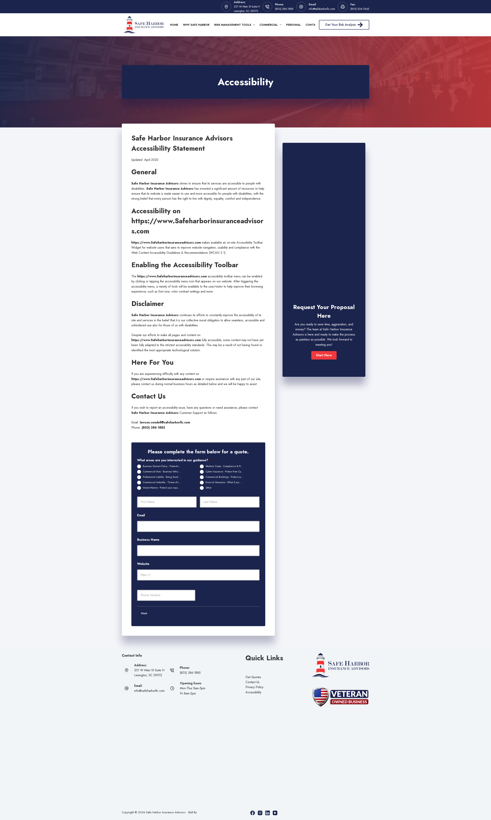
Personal (293, 25)
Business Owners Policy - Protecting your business (163, 466)
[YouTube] (275, 813)
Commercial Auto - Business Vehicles (162, 471)
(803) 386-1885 (284, 9)
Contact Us (253, 682)
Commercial (269, 25)
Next (144, 613)
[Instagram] (260, 813)
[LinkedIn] (267, 813)
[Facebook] (252, 813)
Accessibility (253, 692)
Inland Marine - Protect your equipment (163, 487)
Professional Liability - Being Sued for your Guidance (163, 477)
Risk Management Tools (232, 25)
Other (209, 487)
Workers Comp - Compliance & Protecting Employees (226, 466)
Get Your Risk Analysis (340, 24)
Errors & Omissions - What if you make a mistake (226, 482)
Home (174, 25)
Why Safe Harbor (196, 25)
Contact (312, 25)
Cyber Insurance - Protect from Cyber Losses (226, 471)
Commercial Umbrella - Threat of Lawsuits (163, 482)
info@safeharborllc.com (322, 9)
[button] (324, 355)
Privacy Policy (254, 687)
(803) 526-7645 (359, 9)
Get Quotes (253, 677)
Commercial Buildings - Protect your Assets (226, 477)
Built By (192, 812)
